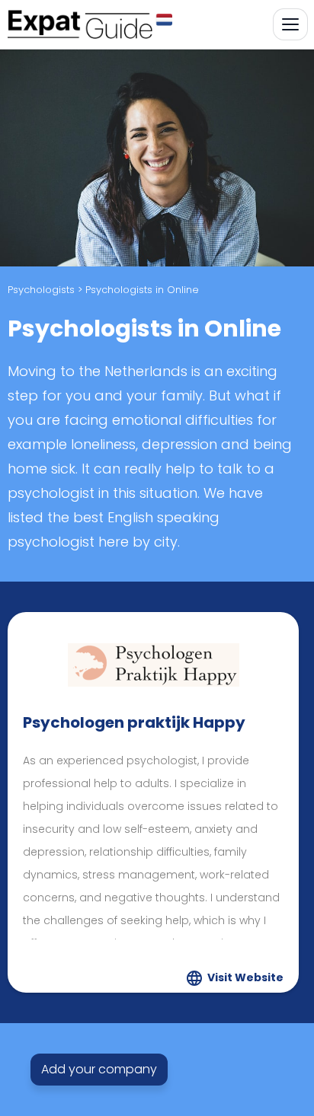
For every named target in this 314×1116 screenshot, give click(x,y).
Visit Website (245, 977)
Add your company (99, 1069)
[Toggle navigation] (290, 24)
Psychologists (41, 289)
